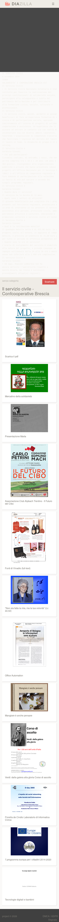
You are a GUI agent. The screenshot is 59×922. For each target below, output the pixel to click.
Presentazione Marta (15, 436)
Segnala (52, 919)
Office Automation (14, 675)
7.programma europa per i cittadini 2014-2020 (28, 859)
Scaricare (49, 281)
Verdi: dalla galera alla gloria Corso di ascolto (28, 777)
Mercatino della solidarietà (18, 396)
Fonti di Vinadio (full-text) (17, 568)
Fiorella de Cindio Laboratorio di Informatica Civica (27, 818)
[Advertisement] (29, 40)
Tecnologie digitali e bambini (19, 899)
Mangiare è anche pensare (18, 715)
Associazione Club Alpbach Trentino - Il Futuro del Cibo (28, 502)
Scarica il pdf (11, 356)
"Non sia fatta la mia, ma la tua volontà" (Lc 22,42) (26, 609)
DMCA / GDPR (50, 916)
